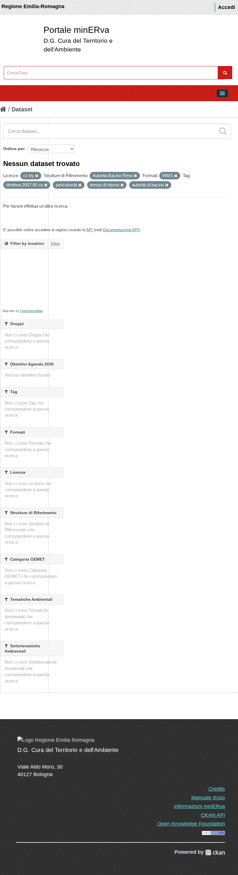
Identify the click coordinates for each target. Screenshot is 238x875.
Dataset (22, 109)
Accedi (226, 7)
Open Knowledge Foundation (191, 824)
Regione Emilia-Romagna (32, 6)
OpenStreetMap (31, 311)
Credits (216, 789)
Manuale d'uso (208, 798)
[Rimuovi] (36, 176)
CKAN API (213, 815)
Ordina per (13, 148)
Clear (55, 244)
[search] (223, 131)
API (89, 230)
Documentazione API (120, 230)
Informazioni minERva (199, 806)
